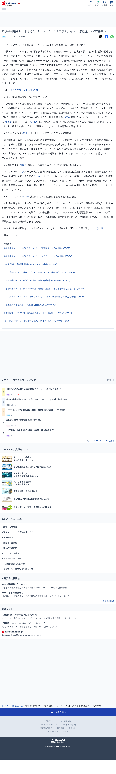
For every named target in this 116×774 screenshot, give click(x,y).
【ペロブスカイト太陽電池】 (24, 90)
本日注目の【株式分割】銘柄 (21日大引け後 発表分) (30, 430)
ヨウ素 (21, 171)
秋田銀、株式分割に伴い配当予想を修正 (24, 420)
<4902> (25, 133)
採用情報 (60, 728)
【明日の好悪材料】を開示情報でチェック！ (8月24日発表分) (33, 389)
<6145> (25, 196)
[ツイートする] (100, 37)
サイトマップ (53, 731)
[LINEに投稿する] (112, 37)
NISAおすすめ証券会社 (36, 594)
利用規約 (67, 721)
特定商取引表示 (46, 728)
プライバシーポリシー (48, 725)
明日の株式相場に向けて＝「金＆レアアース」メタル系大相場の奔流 (37, 399)
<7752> (33, 121)
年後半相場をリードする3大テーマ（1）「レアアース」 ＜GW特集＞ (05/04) (38, 256)
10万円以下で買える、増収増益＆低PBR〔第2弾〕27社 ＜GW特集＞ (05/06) (37, 321)
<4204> (67, 117)
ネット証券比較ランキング (35, 586)
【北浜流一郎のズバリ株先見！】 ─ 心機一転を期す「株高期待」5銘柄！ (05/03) (40, 272)
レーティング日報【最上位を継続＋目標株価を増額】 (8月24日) (35, 410)
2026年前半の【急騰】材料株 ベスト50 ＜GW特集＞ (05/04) (30, 264)
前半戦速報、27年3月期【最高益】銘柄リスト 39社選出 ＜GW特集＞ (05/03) (38, 313)
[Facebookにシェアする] (106, 37)
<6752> (8, 121)
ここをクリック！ (101, 228)
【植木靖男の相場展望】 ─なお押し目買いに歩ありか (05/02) (31, 305)
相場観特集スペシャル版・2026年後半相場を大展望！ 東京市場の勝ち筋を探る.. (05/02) (44, 288)
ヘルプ (65, 731)
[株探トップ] (9, 3)
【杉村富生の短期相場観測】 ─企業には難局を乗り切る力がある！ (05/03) (37, 280)
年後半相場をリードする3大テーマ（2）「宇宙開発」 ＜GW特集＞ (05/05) (37, 248)
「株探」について (52, 721)
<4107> (23, 165)
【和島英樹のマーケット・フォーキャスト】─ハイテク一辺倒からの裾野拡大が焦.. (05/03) (44, 296)
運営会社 (72, 728)
